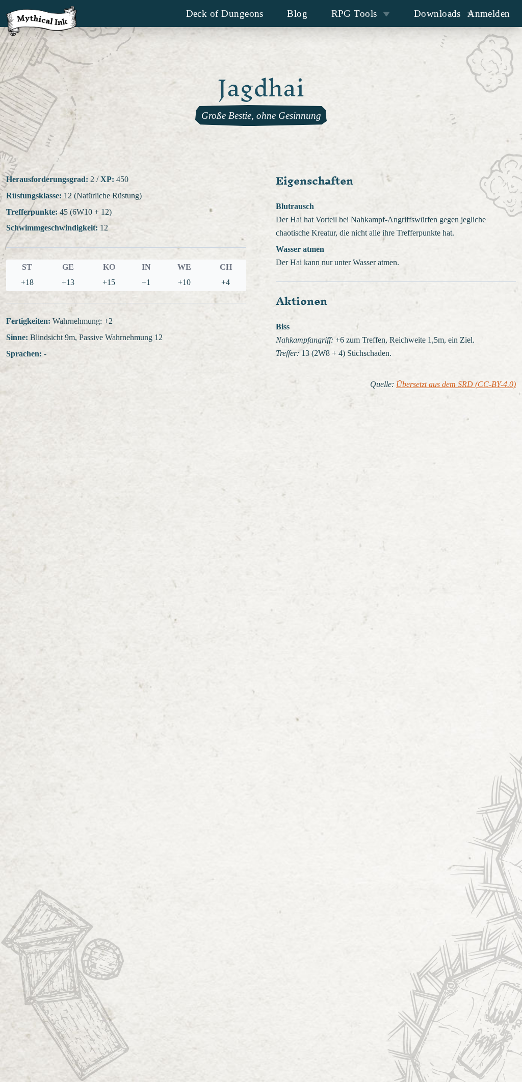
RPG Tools (354, 13)
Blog (297, 13)
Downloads (437, 13)
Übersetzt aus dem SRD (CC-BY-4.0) (456, 384)
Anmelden (488, 13)
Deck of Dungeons (225, 13)
